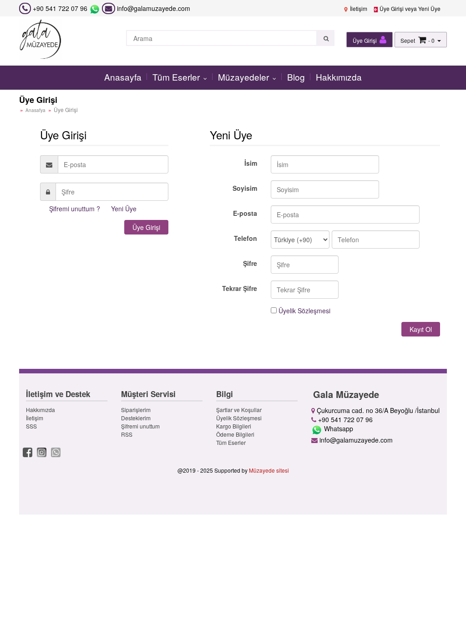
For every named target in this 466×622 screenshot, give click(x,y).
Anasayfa (123, 77)
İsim (250, 163)
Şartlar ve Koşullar (239, 409)
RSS (126, 434)
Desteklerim (136, 418)
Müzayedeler (244, 77)
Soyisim (245, 188)
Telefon (245, 238)
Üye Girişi (146, 227)
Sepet (407, 40)
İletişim (358, 8)
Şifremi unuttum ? (74, 208)
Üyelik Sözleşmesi (304, 310)
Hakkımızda (339, 77)
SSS (31, 426)
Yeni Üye (124, 208)
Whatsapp (337, 428)
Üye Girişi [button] (365, 40)
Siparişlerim (136, 409)
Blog (296, 77)
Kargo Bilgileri (233, 426)
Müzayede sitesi (269, 470)
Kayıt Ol (421, 329)
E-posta (245, 213)
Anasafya (35, 110)
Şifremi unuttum (140, 426)
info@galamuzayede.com (152, 8)
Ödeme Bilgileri (235, 434)
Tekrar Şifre (239, 288)
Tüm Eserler (177, 77)
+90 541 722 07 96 (60, 8)
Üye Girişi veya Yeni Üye (409, 8)
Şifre (250, 263)
